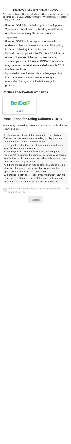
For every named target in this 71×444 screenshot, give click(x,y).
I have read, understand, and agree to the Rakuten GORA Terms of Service (38, 190)
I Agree (35, 200)
